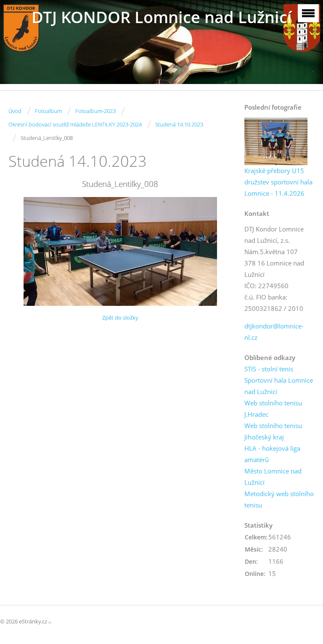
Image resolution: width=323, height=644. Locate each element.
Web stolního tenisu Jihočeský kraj (273, 431)
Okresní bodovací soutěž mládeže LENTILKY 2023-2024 (75, 124)
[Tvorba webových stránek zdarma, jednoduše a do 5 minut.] (50, 622)
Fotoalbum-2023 (95, 111)
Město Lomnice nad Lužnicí (273, 476)
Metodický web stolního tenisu (279, 499)
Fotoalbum (48, 111)
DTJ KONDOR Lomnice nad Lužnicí (162, 17)
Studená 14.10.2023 (179, 124)
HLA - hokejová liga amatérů (272, 454)
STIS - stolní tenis (268, 369)
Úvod (14, 111)
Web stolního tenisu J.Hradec (273, 408)
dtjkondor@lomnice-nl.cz (274, 332)
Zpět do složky (120, 317)
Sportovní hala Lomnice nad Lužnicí (278, 386)
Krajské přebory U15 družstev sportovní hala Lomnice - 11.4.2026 (278, 181)
